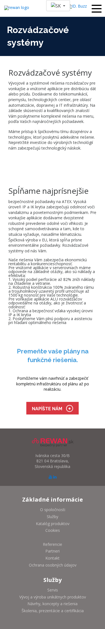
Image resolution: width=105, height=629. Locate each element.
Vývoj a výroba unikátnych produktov (52, 597)
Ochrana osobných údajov (52, 565)
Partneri (52, 551)
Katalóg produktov (52, 523)
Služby (52, 516)
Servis (52, 590)
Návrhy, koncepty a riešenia (52, 603)
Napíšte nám (47, 408)
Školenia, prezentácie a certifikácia (53, 610)
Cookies (52, 530)
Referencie (52, 544)
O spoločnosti (52, 509)
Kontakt (52, 558)
